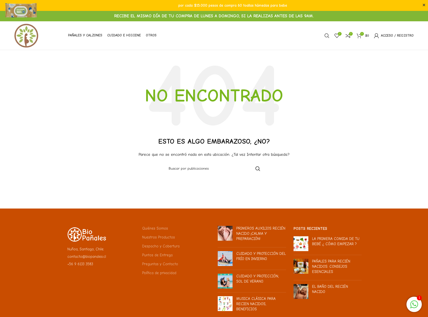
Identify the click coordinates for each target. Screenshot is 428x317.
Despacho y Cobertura (161, 246)
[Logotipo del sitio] (26, 35)
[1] (414, 307)
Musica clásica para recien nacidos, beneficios (256, 303)
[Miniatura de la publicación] (225, 234)
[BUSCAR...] (258, 168)
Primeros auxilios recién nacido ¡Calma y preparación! (260, 233)
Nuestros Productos (158, 237)
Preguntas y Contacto (160, 264)
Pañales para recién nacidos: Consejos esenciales (331, 266)
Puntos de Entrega (157, 255)
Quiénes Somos (155, 228)
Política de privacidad (159, 273)
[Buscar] (327, 36)
